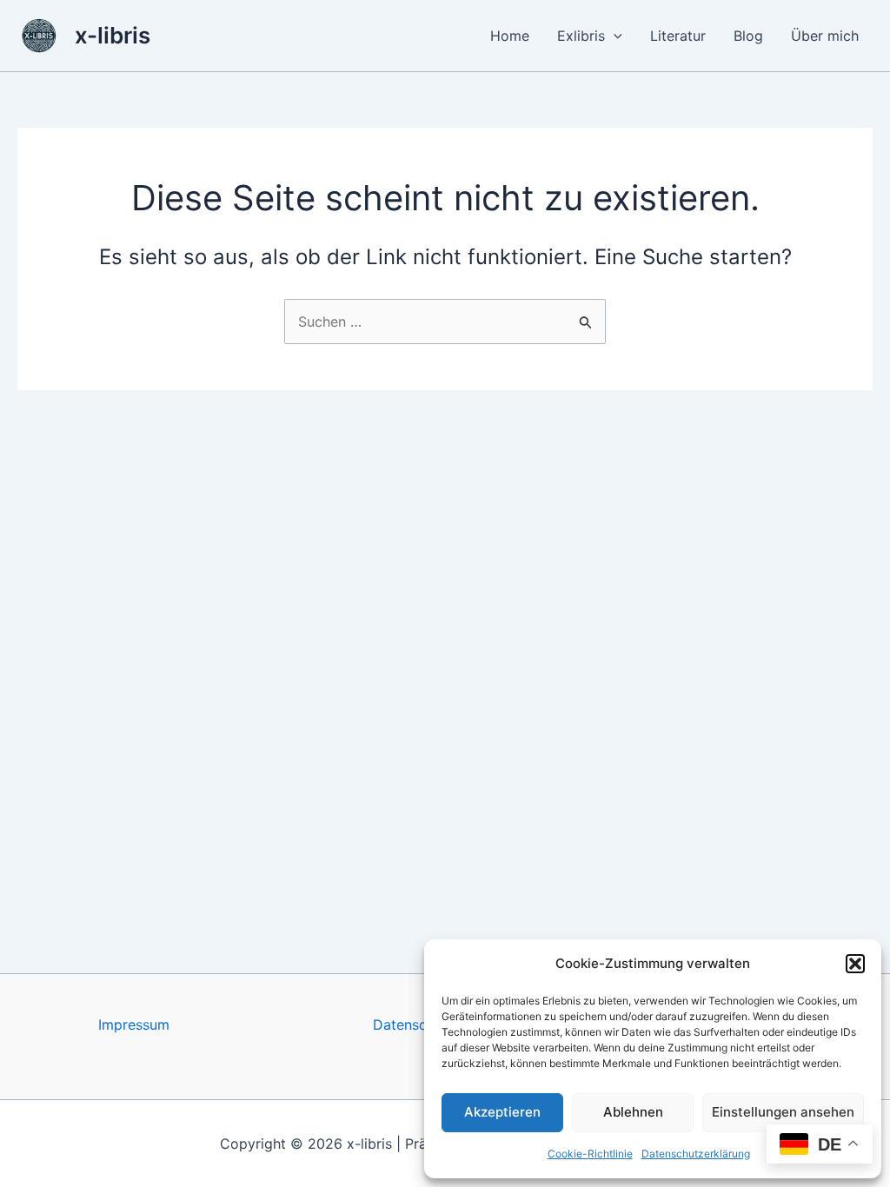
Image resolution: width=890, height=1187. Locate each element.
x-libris (112, 35)
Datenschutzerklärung (695, 1153)
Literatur (678, 35)
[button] (855, 963)
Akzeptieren (502, 1112)
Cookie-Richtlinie (590, 1153)
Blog (748, 35)
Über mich (825, 35)
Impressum (133, 1024)
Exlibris (581, 35)
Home (509, 35)
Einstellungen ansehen (783, 1112)
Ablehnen (633, 1112)
